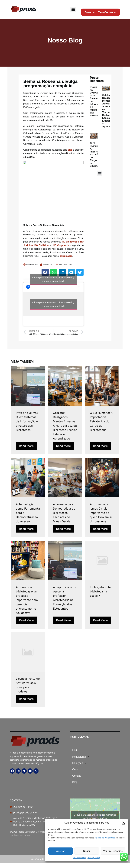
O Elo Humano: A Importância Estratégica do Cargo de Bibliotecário (97, 154)
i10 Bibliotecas (70, 241)
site (70, 149)
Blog (75, 782)
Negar (86, 851)
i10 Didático (41, 245)
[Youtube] (30, 770)
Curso (75, 769)
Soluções (77, 763)
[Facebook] (12, 770)
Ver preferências (113, 851)
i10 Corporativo (62, 245)
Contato (76, 775)
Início (75, 750)
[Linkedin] (24, 770)
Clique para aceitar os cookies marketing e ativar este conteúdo (53, 279)
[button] (123, 822)
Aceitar (60, 851)
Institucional (79, 756)
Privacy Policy (79, 857)
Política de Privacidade (105, 838)
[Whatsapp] (36, 770)
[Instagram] (18, 770)
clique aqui (66, 255)
